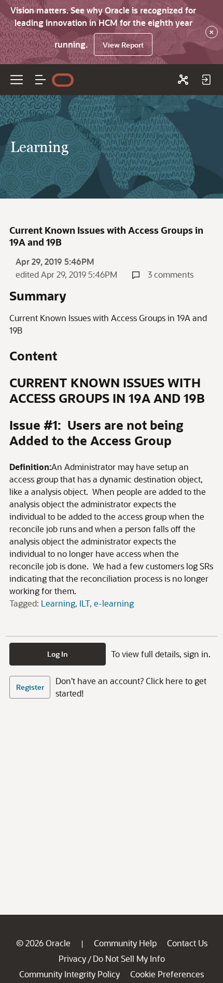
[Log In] (205, 79)
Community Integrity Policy (69, 974)
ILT (84, 603)
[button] (40, 79)
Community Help (125, 942)
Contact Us (187, 942)
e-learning (114, 603)
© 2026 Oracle (43, 942)
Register (30, 687)
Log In (57, 654)
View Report (123, 45)
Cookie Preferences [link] (167, 974)
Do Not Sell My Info (129, 958)
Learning (58, 603)
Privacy (72, 958)
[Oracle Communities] (183, 79)
